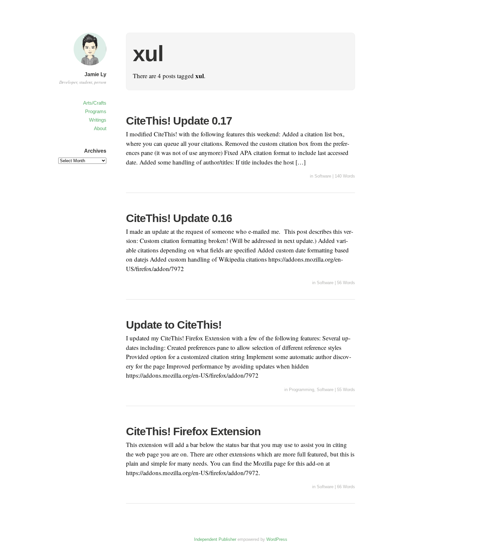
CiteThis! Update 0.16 (179, 218)
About (100, 128)
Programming (301, 389)
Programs (95, 111)
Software (322, 176)
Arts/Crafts (94, 103)
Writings (97, 120)
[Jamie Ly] (90, 66)
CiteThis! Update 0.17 (179, 120)
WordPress (276, 539)
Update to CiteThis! (174, 324)
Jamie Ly (95, 74)
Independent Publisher (215, 539)
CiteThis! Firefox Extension (193, 431)
